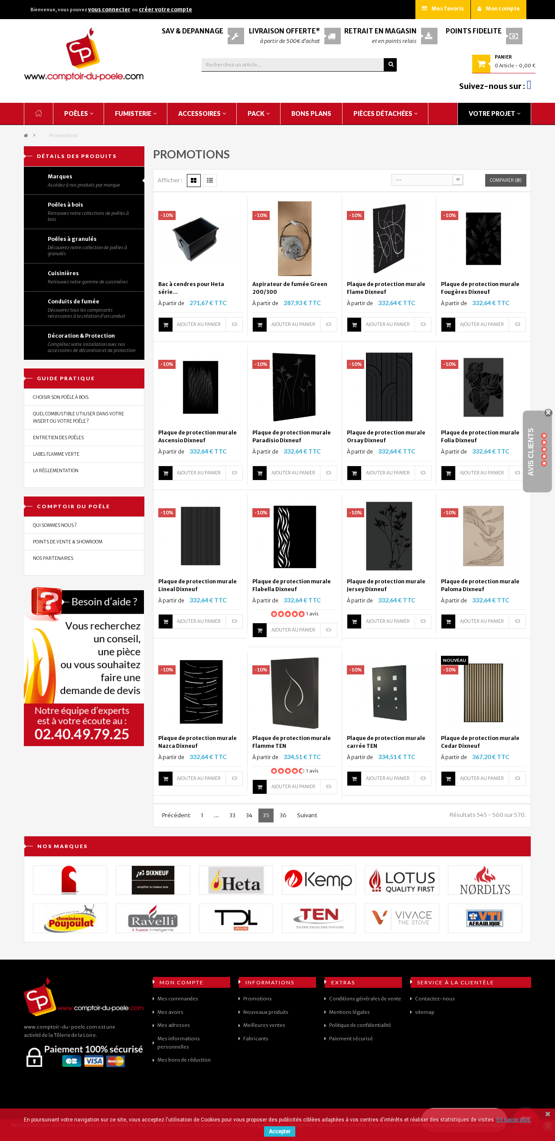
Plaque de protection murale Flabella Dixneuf (291, 585)
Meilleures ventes (264, 1025)
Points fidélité (474, 31)
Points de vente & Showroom (67, 542)
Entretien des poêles (58, 438)
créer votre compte (165, 9)
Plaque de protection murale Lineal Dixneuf (197, 585)
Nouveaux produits (265, 1012)
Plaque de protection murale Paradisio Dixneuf (291, 436)
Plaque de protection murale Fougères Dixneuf (480, 288)
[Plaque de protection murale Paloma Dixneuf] (483, 536)
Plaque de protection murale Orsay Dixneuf (386, 436)
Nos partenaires (53, 558)
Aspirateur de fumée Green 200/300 (289, 288)
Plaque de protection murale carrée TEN (386, 742)
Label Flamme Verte (56, 454)
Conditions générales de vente (365, 999)
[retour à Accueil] (26, 136)
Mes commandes (177, 999)
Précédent (176, 815)
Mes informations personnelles (178, 1043)
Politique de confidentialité (360, 1025)
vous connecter (109, 9)
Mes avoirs (170, 1012)
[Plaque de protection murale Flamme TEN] (294, 692)
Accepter (280, 1131)
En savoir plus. (513, 1120)
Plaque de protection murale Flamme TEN (291, 742)
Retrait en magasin (380, 31)
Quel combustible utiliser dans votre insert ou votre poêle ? (78, 417)
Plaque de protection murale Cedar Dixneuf (480, 742)
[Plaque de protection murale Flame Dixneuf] (389, 238)
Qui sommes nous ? (55, 525)
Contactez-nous (435, 999)
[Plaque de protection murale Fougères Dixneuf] (483, 238)
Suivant (307, 815)
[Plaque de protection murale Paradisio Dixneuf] (294, 387)
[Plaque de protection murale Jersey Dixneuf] (389, 536)
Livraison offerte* (284, 31)
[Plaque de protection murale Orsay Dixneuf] (389, 387)
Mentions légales (349, 1012)
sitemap (424, 1012)
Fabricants (255, 1039)
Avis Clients (531, 452)
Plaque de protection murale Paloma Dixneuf (480, 585)
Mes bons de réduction (184, 1060)
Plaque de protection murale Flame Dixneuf (386, 288)
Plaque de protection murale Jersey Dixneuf (386, 585)
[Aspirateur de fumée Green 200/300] (294, 238)
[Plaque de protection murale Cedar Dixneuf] (483, 692)
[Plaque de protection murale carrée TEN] (389, 692)
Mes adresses (173, 1025)
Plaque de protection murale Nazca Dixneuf (197, 742)
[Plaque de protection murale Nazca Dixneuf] (200, 692)
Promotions (257, 999)
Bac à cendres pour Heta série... (191, 288)
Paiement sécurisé (351, 1039)
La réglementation (55, 470)
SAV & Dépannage (192, 31)
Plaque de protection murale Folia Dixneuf (480, 436)
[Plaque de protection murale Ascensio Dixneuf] (200, 387)
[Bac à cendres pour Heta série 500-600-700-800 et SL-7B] (200, 238)
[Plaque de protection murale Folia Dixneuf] (483, 387)
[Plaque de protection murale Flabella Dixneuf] (294, 536)
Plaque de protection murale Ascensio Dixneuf (197, 436)
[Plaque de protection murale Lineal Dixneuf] (200, 536)
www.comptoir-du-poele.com (60, 1027)
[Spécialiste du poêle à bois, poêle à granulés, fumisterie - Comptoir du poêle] (84, 54)
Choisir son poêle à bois (60, 397)
